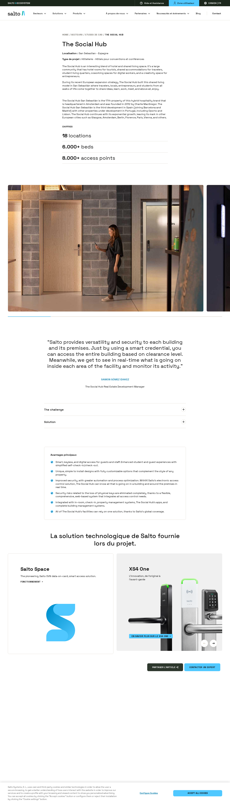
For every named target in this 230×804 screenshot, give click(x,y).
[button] (204, 643)
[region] (115, 793)
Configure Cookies (149, 793)
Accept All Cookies (198, 793)
